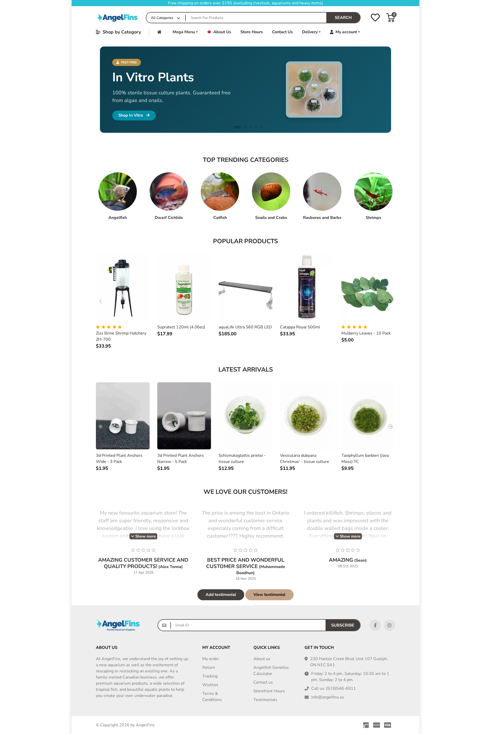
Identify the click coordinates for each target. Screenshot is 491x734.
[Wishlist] (375, 17)
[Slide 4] (250, 127)
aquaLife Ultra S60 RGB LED (245, 327)
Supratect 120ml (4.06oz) (181, 327)
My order (210, 659)
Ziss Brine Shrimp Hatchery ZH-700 (121, 336)
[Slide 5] (256, 127)
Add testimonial (221, 594)
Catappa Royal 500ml (300, 327)
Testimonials (265, 700)
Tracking (210, 676)
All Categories (162, 17)
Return (208, 667)
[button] (390, 17)
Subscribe (342, 625)
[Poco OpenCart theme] (118, 625)
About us (261, 659)
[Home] (118, 17)
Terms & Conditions (212, 697)
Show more (145, 536)
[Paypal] (376, 725)
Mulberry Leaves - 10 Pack (366, 333)
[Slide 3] (244, 127)
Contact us (263, 682)
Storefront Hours (269, 691)
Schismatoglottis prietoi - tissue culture (242, 458)
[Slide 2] (237, 127)
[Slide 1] (229, 127)
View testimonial (269, 594)
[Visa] (388, 725)
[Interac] (365, 725)
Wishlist (210, 685)
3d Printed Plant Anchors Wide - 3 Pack (119, 458)
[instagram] (389, 625)
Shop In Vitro (131, 115)
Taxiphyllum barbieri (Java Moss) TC (365, 458)
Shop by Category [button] (122, 32)
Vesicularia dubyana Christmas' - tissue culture (304, 458)
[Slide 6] (261, 127)
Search (343, 17)
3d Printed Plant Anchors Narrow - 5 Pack (180, 458)
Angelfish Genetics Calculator (271, 670)
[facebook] (375, 625)
